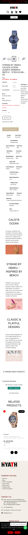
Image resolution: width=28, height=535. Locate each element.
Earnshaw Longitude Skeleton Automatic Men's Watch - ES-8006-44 (14, 437)
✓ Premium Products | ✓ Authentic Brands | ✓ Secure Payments (14, 2)
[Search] (8, 12)
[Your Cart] (16, 12)
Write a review (14, 388)
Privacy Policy (5, 483)
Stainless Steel (16, 90)
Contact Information (7, 488)
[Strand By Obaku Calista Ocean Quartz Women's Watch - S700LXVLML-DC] (14, 39)
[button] (16, 452)
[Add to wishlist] (20, 420)
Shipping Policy (6, 487)
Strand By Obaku (6, 95)
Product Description (10, 129)
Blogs (3, 480)
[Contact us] (25, 528)
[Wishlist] (20, 12)
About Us (4, 478)
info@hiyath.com (8, 513)
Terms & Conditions (7, 481)
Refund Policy (5, 485)
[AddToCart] (23, 417)
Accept (10, 532)
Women (15, 82)
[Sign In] (12, 12)
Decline (17, 532)
